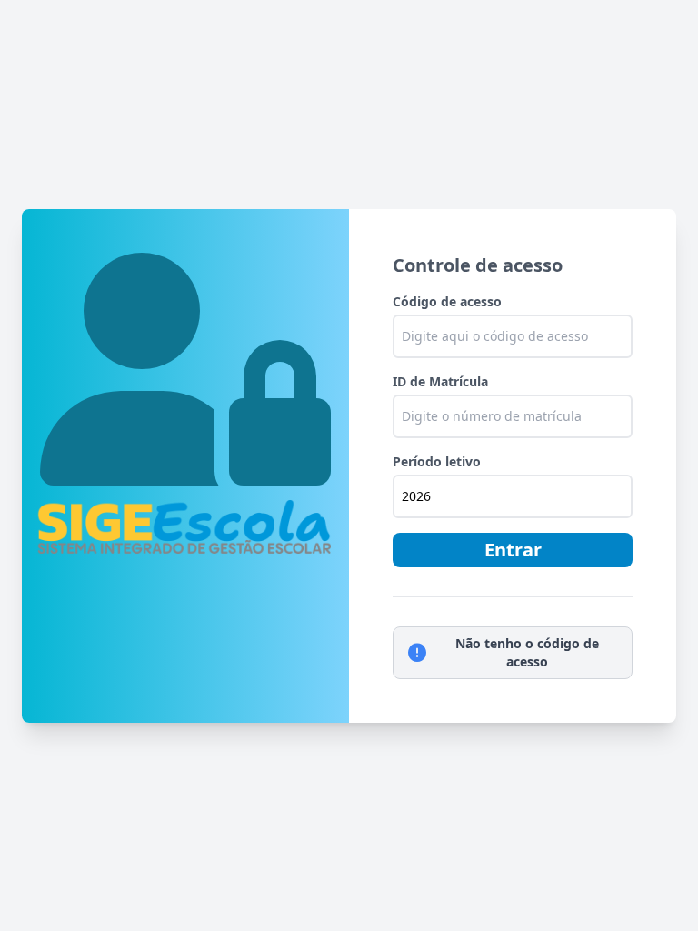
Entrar (513, 549)
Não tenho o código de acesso (527, 652)
